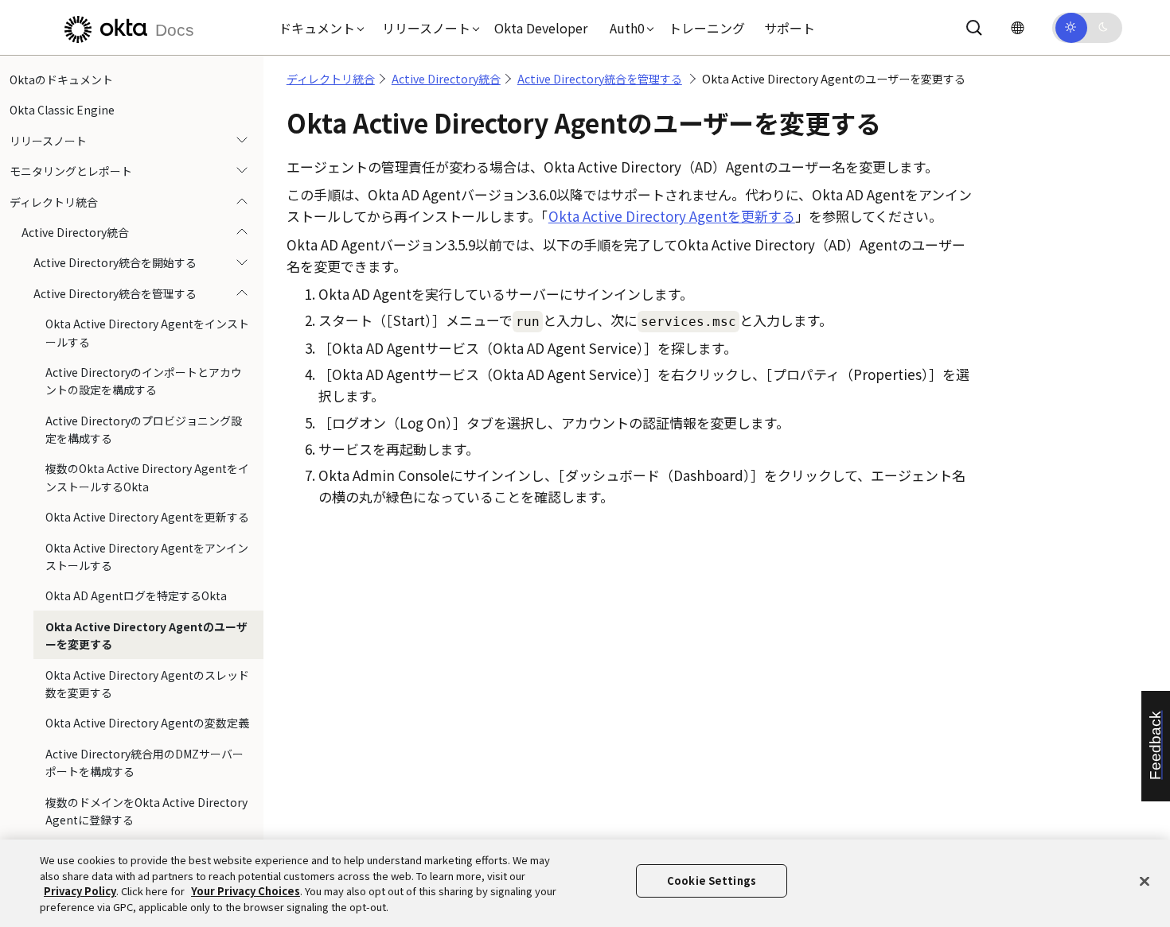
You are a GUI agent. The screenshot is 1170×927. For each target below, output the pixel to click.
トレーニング (707, 27)
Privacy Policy (80, 890)
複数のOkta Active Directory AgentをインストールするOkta (147, 477)
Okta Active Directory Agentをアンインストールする (146, 556)
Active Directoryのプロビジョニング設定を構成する (143, 429)
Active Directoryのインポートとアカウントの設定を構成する (143, 381)
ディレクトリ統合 (54, 202)
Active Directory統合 (75, 232)
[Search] (974, 28)
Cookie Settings (711, 880)
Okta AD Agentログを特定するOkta (136, 595)
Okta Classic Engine (62, 110)
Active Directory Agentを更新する (671, 216)
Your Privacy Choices (245, 890)
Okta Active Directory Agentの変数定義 (147, 723)
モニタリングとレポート (71, 171)
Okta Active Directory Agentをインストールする (147, 332)
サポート (789, 27)
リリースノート (48, 141)
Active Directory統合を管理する (115, 293)
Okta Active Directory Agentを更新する (147, 517)
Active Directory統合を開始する (115, 262)
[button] (317, 27)
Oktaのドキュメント (61, 79)
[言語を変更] (1017, 27)
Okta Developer (540, 27)
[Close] (1144, 880)
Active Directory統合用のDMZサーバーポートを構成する (144, 762)
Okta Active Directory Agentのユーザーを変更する (146, 635)
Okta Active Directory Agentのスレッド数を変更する (147, 683)
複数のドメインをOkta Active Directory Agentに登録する (146, 811)
